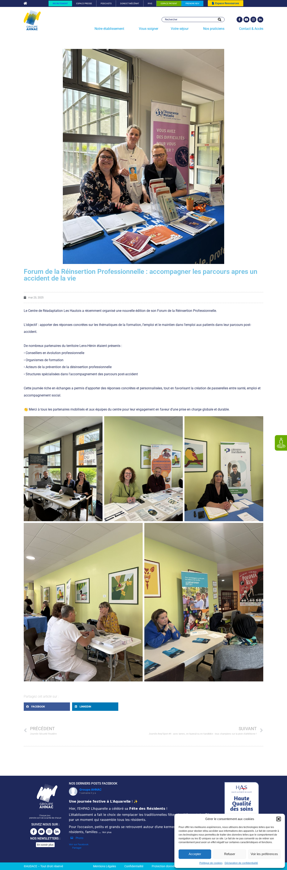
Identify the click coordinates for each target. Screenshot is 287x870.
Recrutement (60, 3)
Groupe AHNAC (90, 789)
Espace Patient (169, 3)
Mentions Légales (104, 866)
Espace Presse (84, 3)
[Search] (219, 19)
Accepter (195, 854)
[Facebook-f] (239, 19)
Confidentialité (133, 866)
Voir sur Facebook (78, 844)
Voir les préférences (264, 854)
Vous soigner (148, 29)
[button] (278, 819)
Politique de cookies (210, 863)
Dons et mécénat (129, 3)
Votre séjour (179, 29)
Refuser (229, 854)
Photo (79, 838)
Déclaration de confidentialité (241, 863)
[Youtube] (246, 19)
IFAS (150, 3)
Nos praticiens (213, 29)
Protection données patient (169, 866)
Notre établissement (109, 29)
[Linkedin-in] (260, 19)
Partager (77, 847)
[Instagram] (253, 19)
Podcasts (106, 3)
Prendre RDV (192, 3)
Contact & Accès (251, 29)
